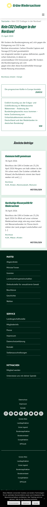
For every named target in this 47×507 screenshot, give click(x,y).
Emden (13, 185)
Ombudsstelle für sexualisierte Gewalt (23, 284)
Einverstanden (14, 503)
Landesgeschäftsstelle (16, 319)
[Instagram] (6, 413)
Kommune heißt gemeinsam (18, 156)
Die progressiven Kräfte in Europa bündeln (23, 90)
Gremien (10, 273)
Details (36, 503)
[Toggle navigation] (43, 14)
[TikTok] (26, 413)
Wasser (13, 238)
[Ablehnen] (44, 498)
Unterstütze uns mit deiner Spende (21, 376)
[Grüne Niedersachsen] (9, 5)
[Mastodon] (21, 413)
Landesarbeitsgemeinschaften (19, 279)
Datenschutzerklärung (16, 341)
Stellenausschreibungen (17, 352)
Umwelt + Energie (16, 77)
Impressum (11, 336)
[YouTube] (16, 413)
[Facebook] (11, 413)
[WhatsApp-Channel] (41, 413)
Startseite (5, 21)
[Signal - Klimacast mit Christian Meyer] (31, 413)
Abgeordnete (12, 262)
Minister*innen (13, 267)
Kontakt (10, 347)
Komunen (33, 185)
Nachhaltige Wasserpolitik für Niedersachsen (19, 204)
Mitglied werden (13, 370)
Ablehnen (26, 503)
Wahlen (10, 301)
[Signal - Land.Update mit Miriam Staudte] (36, 413)
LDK (7, 185)
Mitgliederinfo (13, 324)
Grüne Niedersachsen (27, 5)
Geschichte (11, 295)
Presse (9, 330)
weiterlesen (36, 189)
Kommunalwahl (23, 185)
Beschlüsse (5, 77)
